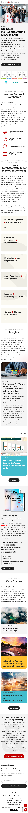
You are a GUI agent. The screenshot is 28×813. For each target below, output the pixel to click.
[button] (21, 433)
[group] (14, 456)
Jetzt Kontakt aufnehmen (14, 756)
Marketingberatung (14, 804)
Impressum (21, 796)
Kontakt (5, 796)
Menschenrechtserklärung (14, 800)
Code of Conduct (12, 802)
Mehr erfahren (7, 568)
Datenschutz (13, 796)
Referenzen (14, 708)
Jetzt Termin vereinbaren (11, 64)
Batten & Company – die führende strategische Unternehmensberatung (10, 2)
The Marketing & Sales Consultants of (14, 807)
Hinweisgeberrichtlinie (14, 798)
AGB (20, 802)
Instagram (15, 793)
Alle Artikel (14, 480)
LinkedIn (12, 793)
